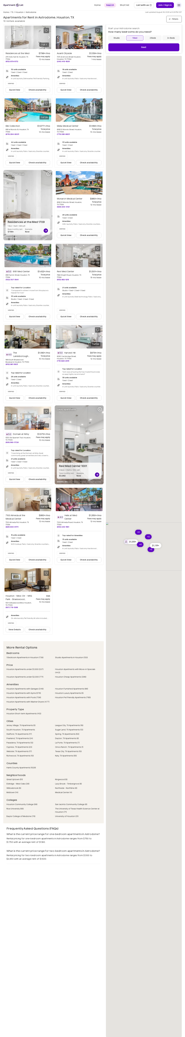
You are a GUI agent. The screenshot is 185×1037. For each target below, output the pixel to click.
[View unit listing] (46, 230)
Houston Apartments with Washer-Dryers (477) (28, 702)
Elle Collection (13, 126)
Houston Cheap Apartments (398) (70, 677)
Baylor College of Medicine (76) (21, 816)
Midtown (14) (12, 792)
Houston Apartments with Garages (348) (25, 689)
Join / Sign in (165, 5)
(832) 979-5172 (12, 61)
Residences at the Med (17, 53)
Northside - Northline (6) (66, 788)
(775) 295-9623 (63, 134)
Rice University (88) (15, 809)
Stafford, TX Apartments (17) (19, 734)
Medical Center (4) (63, 792)
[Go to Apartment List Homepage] (13, 5)
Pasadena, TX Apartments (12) (20, 743)
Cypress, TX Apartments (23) (19, 747)
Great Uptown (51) (15, 779)
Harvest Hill (69, 353)
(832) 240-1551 (63, 527)
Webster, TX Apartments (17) (19, 751)
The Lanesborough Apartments (21, 356)
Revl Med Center (65, 271)
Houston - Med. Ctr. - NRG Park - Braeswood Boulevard (19, 599)
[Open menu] (179, 5)
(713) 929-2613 (63, 361)
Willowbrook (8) (14, 788)
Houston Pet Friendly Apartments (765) (73, 697)
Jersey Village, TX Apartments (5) (21, 725)
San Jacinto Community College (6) (71, 804)
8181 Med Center (21, 271)
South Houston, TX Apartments (21, 730)
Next (143, 47)
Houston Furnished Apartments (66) (71, 689)
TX (12, 12)
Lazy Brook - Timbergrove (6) (68, 784)
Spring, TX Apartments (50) (67, 734)
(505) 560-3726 (12, 442)
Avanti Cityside (64, 53)
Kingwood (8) (61, 779)
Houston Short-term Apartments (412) (24, 713)
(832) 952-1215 (63, 279)
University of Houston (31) (66, 816)
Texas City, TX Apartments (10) (68, 751)
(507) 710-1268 (12, 607)
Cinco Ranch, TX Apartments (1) (69, 747)
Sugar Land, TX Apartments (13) (69, 730)
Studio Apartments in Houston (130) (71, 657)
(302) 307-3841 (12, 279)
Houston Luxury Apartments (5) (69, 693)
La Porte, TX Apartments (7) (67, 743)
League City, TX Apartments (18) (69, 725)
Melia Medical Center (67, 126)
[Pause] (48, 174)
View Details (15, 629)
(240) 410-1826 (63, 61)
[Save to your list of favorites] (46, 30)
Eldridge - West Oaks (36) (18, 784)
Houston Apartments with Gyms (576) (24, 693)
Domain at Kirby (21, 434)
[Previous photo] (6, 37)
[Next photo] (49, 37)
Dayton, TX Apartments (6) (67, 738)
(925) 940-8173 (12, 527)
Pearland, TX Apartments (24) (20, 738)
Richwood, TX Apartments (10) (20, 756)
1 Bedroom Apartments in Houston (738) (25, 657)
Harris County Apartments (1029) (21, 768)
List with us (145, 6)
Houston (19, 12)
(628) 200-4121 (63, 207)
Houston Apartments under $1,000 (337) (25, 669)
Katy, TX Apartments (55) (66, 756)
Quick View (14, 90)
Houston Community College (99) (22, 804)
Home (6, 12)
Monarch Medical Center (69, 199)
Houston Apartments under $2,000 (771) (25, 677)
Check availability (37, 90)
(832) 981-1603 (12, 364)
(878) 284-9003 (12, 134)
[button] (155, 545)
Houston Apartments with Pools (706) (24, 697)
